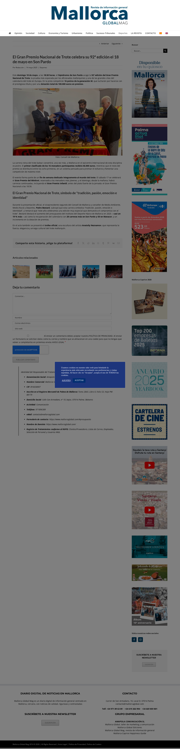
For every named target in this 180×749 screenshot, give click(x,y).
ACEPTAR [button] (79, 380)
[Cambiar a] (160, 33)
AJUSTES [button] (66, 380)
